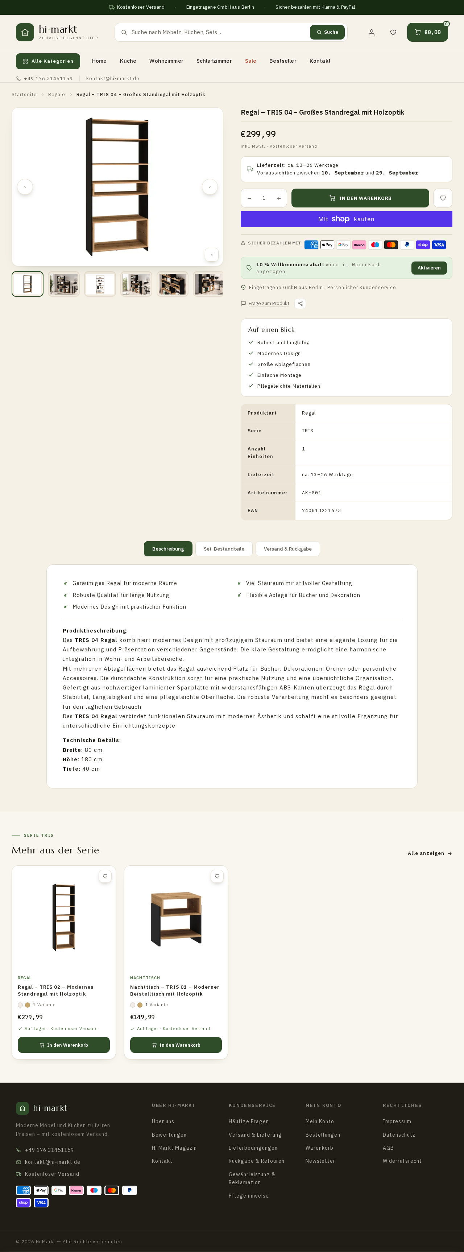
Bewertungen (169, 1135)
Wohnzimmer (166, 60)
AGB (388, 1148)
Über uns (163, 1121)
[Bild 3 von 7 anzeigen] (100, 284)
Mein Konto (323, 1105)
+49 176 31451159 (48, 78)
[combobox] (218, 32)
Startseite (24, 94)
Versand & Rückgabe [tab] (288, 548)
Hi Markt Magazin (174, 1148)
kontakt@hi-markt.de (113, 78)
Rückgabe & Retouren (257, 1161)
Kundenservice (252, 1105)
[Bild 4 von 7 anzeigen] (136, 284)
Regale (56, 94)
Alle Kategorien (53, 61)
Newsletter (320, 1161)
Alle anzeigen (426, 853)
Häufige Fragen (249, 1121)
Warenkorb (320, 1148)
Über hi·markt (174, 1105)
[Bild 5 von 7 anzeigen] (172, 284)
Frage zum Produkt (269, 303)
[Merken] (443, 198)
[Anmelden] (372, 32)
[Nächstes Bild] (210, 187)
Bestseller (283, 60)
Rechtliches (402, 1105)
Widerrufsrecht (402, 1161)
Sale (251, 60)
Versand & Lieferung (255, 1135)
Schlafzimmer (214, 60)
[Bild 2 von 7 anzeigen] (64, 284)
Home (99, 60)
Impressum (397, 1121)
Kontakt (320, 60)
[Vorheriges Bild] (25, 187)
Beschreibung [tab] (168, 548)
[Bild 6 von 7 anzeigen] (209, 284)
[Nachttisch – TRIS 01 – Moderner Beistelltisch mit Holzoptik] (176, 917)
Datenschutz (399, 1135)
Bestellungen (323, 1135)
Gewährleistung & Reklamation (252, 1178)
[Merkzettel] (393, 32)
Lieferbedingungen (253, 1148)
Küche (128, 60)
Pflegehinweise (249, 1196)
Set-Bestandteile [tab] (224, 548)
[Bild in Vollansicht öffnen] (212, 254)
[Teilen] (300, 303)
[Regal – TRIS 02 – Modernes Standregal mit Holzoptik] (64, 917)
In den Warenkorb (67, 1045)
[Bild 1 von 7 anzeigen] (28, 284)
